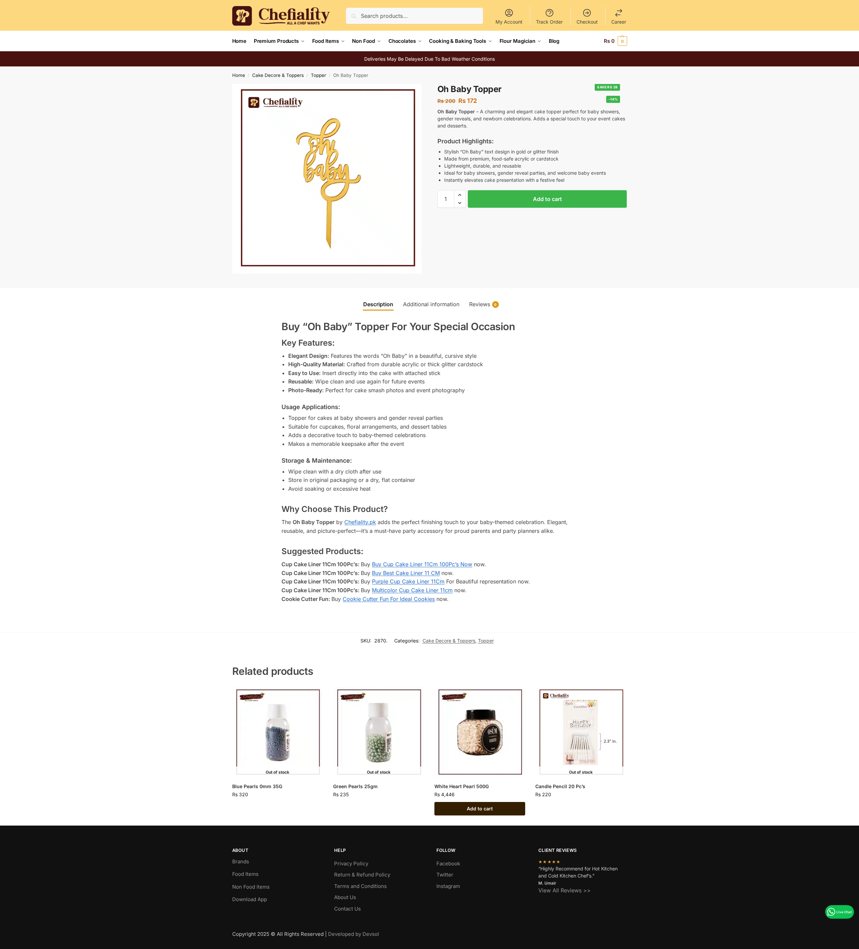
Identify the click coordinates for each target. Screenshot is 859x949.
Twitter (444, 874)
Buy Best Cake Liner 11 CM (406, 573)
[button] (615, 41)
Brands (240, 861)
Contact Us (347, 908)
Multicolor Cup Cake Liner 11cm (412, 590)
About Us (345, 897)
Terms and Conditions (360, 886)
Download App (249, 899)
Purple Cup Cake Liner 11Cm (408, 581)
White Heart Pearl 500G (461, 786)
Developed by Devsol (353, 934)
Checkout (587, 22)
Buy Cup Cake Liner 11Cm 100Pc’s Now (422, 564)
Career (618, 22)
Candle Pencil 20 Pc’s (560, 786)
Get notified (277, 808)
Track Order (549, 22)
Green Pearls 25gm (355, 786)
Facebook (448, 863)
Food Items (245, 874)
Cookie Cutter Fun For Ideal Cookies (389, 599)
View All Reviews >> (564, 890)
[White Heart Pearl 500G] (480, 732)
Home (238, 75)
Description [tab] (378, 304)
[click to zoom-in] (327, 179)
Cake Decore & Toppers (278, 75)
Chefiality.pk (360, 522)
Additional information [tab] (431, 304)
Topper (318, 75)
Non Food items (251, 887)
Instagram (448, 886)
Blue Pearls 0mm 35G (257, 786)
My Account (508, 22)
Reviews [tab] (483, 304)
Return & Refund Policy (362, 874)
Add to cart (547, 199)
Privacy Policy (351, 863)
